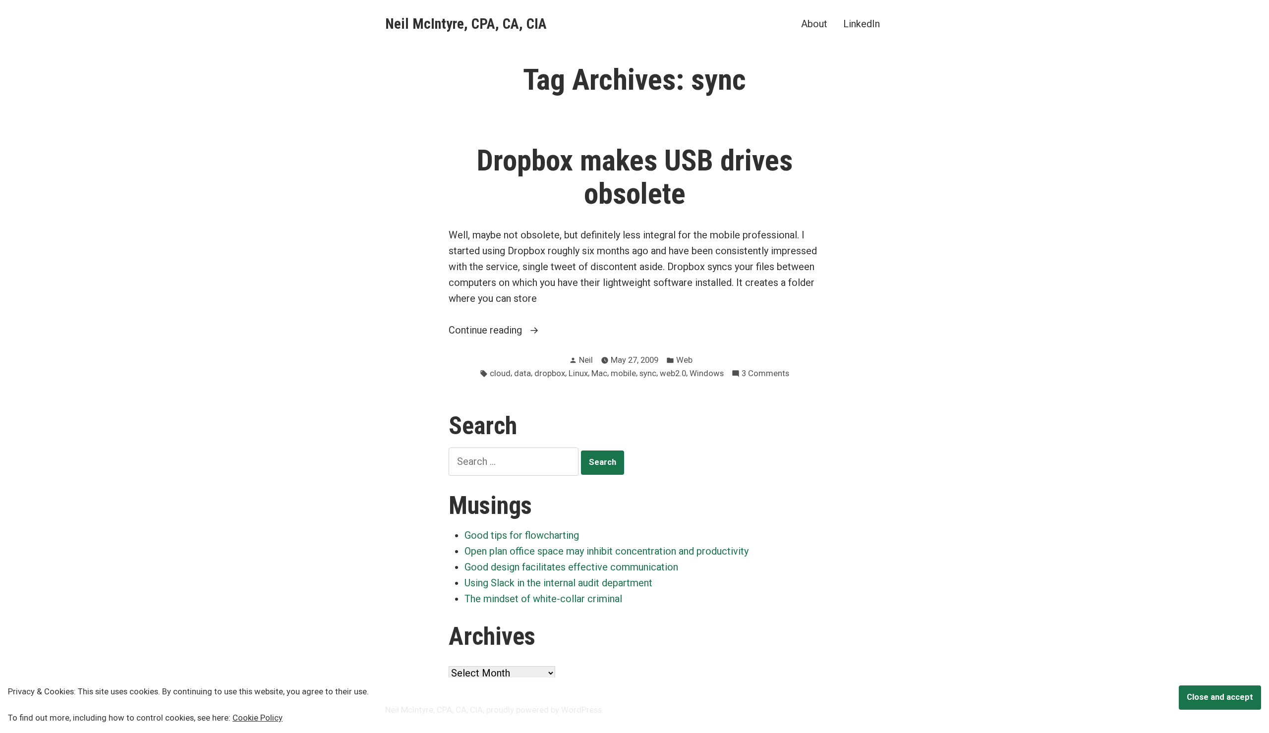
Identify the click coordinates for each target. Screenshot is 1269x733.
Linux (578, 373)
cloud (500, 373)
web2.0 (673, 373)
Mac (599, 373)
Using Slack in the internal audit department (558, 583)
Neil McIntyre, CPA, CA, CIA (466, 23)
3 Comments (765, 374)
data (522, 373)
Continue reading (508, 331)
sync (647, 373)
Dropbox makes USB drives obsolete (635, 177)
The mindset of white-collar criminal (543, 599)
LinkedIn (861, 23)
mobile (623, 373)
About (814, 23)
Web (684, 360)
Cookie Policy (257, 718)
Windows (707, 373)
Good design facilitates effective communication (571, 567)
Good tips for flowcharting (521, 535)
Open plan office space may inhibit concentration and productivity (606, 551)
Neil (586, 360)
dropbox (549, 373)
